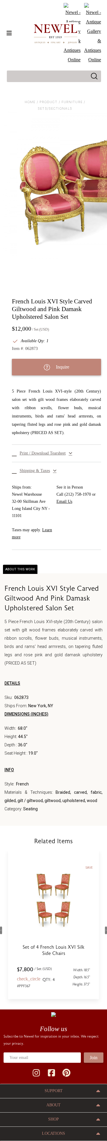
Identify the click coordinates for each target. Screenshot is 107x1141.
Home (30, 102)
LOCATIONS (53, 1133)
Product (49, 102)
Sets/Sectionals (55, 108)
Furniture (72, 102)
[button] (56, 453)
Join (93, 1057)
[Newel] (53, 1014)
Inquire (62, 366)
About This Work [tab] (20, 569)
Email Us (64, 501)
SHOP (53, 1119)
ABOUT (53, 1105)
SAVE (89, 867)
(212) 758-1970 (77, 494)
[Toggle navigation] (9, 33)
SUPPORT (54, 1091)
